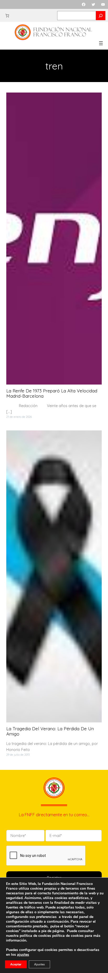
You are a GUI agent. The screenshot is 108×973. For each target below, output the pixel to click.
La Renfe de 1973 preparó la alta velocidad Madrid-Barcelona (51, 393)
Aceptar (15, 964)
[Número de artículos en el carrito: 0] (7, 15)
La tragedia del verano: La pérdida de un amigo (50, 731)
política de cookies (68, 935)
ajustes (23, 954)
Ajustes (39, 964)
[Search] (100, 15)
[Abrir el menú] (101, 43)
